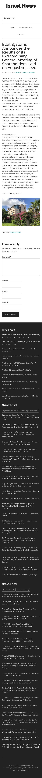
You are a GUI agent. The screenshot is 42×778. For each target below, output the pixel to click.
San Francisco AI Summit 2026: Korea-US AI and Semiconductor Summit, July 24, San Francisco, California (18, 540)
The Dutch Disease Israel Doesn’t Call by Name (17, 370)
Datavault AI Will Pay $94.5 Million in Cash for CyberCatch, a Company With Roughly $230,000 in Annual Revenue (19, 434)
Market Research (32, 768)
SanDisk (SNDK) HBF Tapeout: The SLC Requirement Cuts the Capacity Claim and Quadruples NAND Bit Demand (19, 690)
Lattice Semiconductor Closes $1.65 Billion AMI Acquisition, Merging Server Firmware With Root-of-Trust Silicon (19, 469)
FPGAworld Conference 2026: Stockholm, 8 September (20, 498)
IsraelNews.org (27, 765)
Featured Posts (15, 232)
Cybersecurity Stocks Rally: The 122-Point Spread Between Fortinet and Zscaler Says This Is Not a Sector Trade (20, 417)
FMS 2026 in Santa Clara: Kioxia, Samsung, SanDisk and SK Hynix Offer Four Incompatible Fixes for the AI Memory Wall (20, 531)
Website (5, 302)
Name (5, 281)
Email (4, 292)
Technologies (8, 768)
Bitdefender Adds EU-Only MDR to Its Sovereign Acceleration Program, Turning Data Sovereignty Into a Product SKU (20, 459)
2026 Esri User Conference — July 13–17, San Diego (19, 575)
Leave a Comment (28, 72)
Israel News (21, 6)
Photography (24, 770)
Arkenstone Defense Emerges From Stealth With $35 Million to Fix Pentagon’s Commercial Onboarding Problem (19, 666)
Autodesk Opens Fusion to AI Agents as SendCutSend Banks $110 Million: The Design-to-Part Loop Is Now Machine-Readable (20, 722)
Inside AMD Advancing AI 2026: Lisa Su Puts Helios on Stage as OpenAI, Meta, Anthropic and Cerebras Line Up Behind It (20, 560)
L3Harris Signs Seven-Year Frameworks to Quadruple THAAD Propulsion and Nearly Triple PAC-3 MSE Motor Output (20, 648)
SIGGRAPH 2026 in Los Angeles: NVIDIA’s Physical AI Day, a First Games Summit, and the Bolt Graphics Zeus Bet (20, 550)
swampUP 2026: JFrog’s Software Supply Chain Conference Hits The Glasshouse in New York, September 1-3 (18, 506)
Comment (6, 257)
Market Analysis (19, 768)
